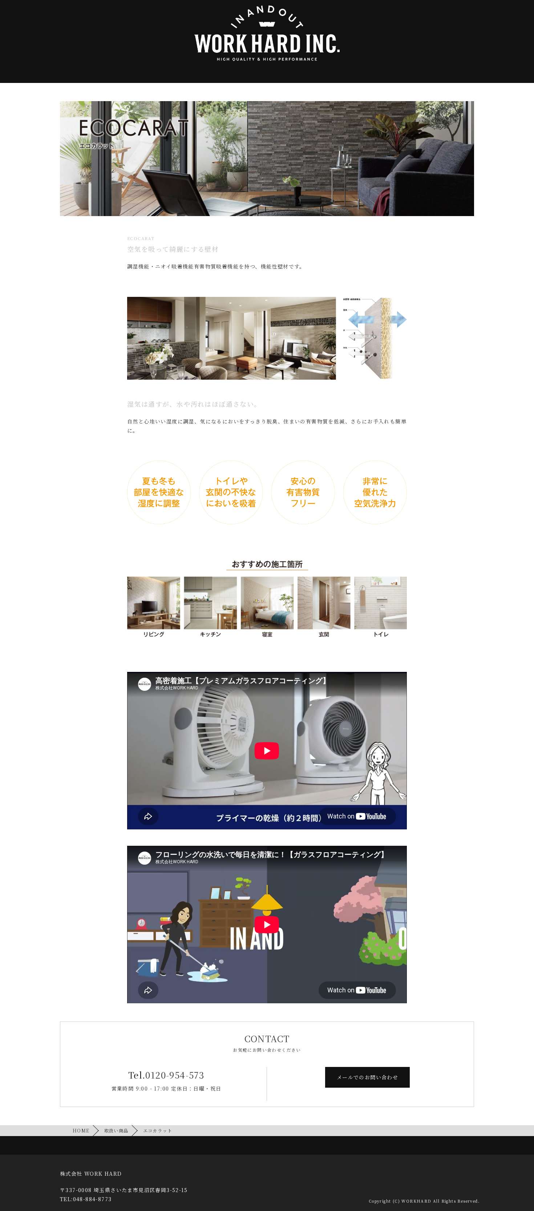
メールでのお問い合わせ (367, 1077)
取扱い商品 (116, 1130)
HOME (81, 1130)
